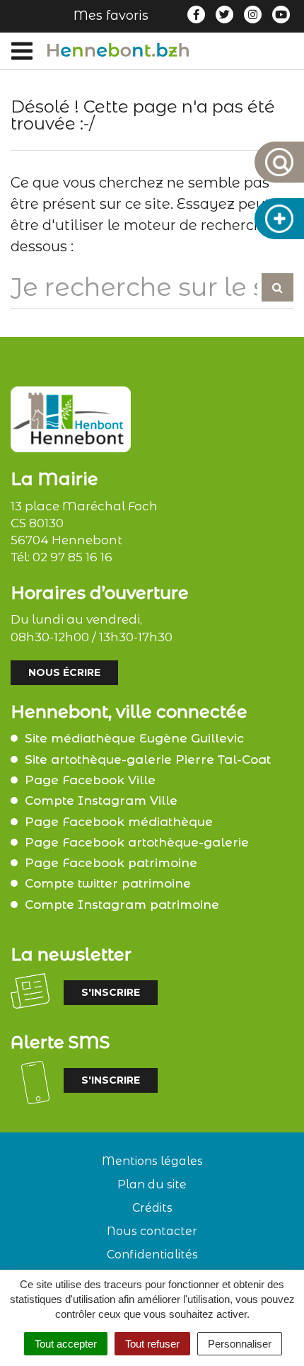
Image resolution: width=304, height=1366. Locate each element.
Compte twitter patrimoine (108, 883)
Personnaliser (239, 1344)
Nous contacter (152, 1231)
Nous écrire (64, 672)
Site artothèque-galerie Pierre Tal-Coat (148, 759)
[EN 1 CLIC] (279, 218)
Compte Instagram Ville (101, 800)
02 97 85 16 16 (72, 557)
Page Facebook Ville (90, 780)
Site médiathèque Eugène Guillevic (134, 738)
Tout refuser (152, 1344)
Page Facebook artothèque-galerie (137, 842)
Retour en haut (287, 1357)
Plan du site (152, 1184)
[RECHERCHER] (279, 162)
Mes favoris (111, 15)
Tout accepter (66, 1344)
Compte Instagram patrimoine (122, 904)
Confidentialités (152, 1254)
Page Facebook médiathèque (119, 822)
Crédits (152, 1208)
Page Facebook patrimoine (111, 863)
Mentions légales (152, 1161)
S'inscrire (110, 992)
